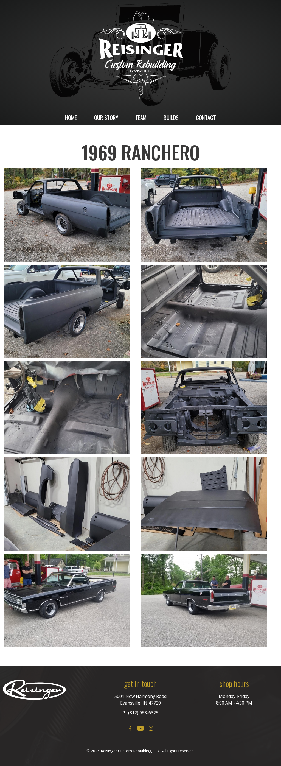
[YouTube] (140, 728)
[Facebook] (130, 728)
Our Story (106, 117)
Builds (171, 117)
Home (71, 117)
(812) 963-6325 (143, 713)
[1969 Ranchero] (71, 215)
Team (141, 117)
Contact (206, 117)
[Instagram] (151, 728)
